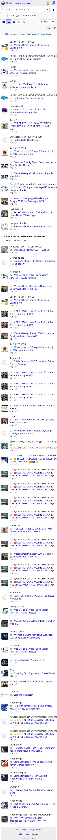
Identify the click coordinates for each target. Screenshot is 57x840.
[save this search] (53, 9)
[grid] (13, 22)
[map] (23, 22)
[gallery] (18, 22)
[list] (3, 22)
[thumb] (8, 22)
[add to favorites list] (11, 44)
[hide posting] (16, 51)
